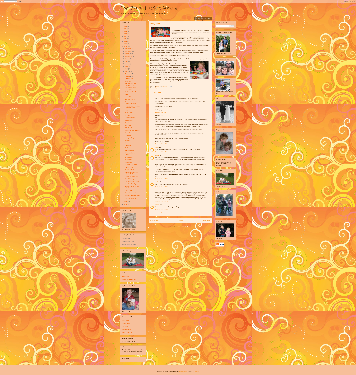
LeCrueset (128, 81)
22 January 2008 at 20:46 (161, 186)
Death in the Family (130, 92)
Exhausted (128, 145)
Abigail (156, 88)
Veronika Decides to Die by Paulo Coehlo (132, 173)
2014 (125, 31)
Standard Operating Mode (132, 195)
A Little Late (128, 162)
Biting (126, 94)
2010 (125, 41)
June (126, 63)
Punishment (128, 159)
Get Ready (128, 148)
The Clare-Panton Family (148, 8)
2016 (125, 26)
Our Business (126, 276)
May (126, 66)
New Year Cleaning (130, 184)
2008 (125, 46)
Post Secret (125, 326)
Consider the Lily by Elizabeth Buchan (130, 102)
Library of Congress (130, 138)
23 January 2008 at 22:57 (161, 201)
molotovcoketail (183, 371)
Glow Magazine (126, 329)
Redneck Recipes (127, 332)
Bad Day (127, 122)
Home (181, 221)
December (128, 48)
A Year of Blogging (130, 198)
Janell (156, 147)
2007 (125, 202)
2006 (125, 204)
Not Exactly (128, 140)
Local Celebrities (130, 117)
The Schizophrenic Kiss (132, 181)
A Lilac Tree (128, 132)
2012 (125, 36)
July (126, 61)
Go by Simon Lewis (130, 193)
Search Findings (129, 179)
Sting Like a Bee (129, 150)
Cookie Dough (129, 157)
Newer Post (154, 221)
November (128, 51)
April (126, 69)
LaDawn (157, 155)
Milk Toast (128, 125)
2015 (125, 29)
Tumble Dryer (129, 167)
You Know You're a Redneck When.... (131, 84)
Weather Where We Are (129, 279)
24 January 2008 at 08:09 (161, 209)
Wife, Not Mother (130, 127)
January (127, 76)
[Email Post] (170, 86)
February (128, 74)
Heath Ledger (129, 112)
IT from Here (125, 320)
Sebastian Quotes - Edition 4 (130, 153)
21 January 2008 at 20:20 (161, 178)
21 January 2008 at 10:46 (161, 143)
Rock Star (128, 115)
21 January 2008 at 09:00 (161, 112)
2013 (125, 34)
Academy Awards (130, 99)
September (128, 56)
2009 (125, 44)
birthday (161, 88)
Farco (126, 110)
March (127, 71)
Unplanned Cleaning (131, 164)
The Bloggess (126, 323)
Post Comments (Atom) (184, 226)
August (127, 58)
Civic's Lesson (129, 120)
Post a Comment (157, 212)
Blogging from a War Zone (132, 130)
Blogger (197, 371)
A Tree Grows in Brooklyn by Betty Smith (132, 106)
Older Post (206, 221)
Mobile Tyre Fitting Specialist (130, 88)
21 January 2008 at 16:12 (161, 152)
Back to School (129, 169)
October (127, 53)
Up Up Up (128, 143)
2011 (125, 39)
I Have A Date (129, 97)
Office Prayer (129, 190)
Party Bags (128, 135)
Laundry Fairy (129, 78)
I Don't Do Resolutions (131, 176)
